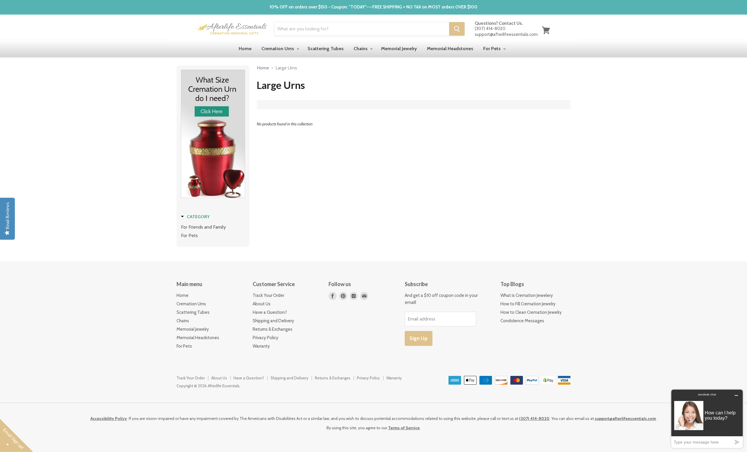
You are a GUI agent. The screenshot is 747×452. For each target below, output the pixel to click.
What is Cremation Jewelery (526, 295)
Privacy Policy (265, 337)
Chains (361, 48)
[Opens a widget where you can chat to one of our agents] (707, 418)
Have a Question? (270, 312)
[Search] (457, 29)
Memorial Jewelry (399, 48)
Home (245, 48)
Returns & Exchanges (272, 329)
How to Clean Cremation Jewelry (531, 312)
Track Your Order (268, 295)
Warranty (261, 346)
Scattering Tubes (326, 48)
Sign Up (418, 338)
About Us (261, 303)
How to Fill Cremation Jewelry (528, 303)
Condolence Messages (522, 320)
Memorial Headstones (450, 48)
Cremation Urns (278, 48)
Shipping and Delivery (273, 320)
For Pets (492, 48)
